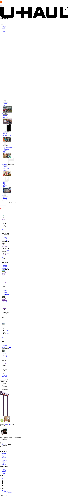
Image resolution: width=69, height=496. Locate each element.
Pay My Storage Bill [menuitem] (5, 150)
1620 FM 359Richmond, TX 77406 (4, 246)
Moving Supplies (5, 238)
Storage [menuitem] (3, 144)
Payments (3, 454)
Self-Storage (4, 383)
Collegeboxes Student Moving (5, 472)
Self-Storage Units (4, 464)
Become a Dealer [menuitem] (4, 27)
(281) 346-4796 (5, 356)
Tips (2, 455)
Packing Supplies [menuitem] (5, 166)
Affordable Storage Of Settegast (6, 347)
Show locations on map (3, 205)
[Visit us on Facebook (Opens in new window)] (2, 480)
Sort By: (1, 210)
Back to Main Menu (6, 145)
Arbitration (3, 489)
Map (3, 207)
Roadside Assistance (4, 453)
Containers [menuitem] (4, 131)
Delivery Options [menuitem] (5, 133)
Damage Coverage (4, 471)
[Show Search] (2, 24)
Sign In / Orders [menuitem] (3, 29)
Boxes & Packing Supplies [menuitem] (5, 164)
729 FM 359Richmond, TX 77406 (4, 300)
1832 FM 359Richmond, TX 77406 (4, 219)
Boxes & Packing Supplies (11, 164)
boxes (5, 424)
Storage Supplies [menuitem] (5, 152)
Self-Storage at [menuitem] (5, 146)
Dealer (2, 478)
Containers (9, 131)
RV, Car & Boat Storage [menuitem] (6, 148)
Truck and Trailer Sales (5, 291)
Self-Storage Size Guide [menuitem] (6, 149)
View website (4, 353)
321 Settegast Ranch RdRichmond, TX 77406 (4, 355)
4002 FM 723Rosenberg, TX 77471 (4, 326)
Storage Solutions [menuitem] (5, 169)
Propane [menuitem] (3, 195)
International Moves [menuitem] (5, 134)
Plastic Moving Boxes (5, 389)
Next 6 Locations (5, 376)
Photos (4, 244)
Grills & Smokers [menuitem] (5, 198)
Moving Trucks (5, 237)
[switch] (34, 207)
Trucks (4, 382)
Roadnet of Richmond (5, 268)
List (3, 206)
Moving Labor (3, 469)
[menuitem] (9, 147)
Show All (3, 229)
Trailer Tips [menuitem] (4, 104)
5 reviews (8, 330)
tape (6, 424)
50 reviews (8, 250)
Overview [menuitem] (4, 182)
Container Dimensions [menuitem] (5, 136)
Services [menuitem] (4, 184)
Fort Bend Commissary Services (6, 294)
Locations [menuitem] (3, 28)
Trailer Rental (3, 461)
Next (2, 376)
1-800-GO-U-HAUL (4, 444)
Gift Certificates (3, 473)
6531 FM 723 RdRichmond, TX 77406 (4, 274)
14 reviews (8, 223)
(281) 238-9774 (5, 247)
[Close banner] (0, 0)
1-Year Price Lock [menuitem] (4, 26)
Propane (5, 195)
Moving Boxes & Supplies (5, 470)
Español (3, 449)
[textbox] (8, 379)
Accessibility (3, 456)
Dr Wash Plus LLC (4, 240)
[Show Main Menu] (1, 6)
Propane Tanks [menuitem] (5, 199)
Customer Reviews (4, 457)
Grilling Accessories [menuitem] (5, 197)
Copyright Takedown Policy (5, 491)
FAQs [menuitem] (4, 105)
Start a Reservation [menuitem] (5, 103)
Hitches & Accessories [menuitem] (5, 117)
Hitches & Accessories (4, 468)
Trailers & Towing (5, 375)
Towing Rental (3, 462)
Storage (5, 144)
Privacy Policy (3, 490)
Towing (3, 113)
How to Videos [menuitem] (5, 115)
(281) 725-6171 (5, 275)
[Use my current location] (4, 379)
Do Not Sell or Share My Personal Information (7, 492)
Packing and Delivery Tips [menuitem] (7, 135)
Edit (0, 204)
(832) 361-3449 (5, 301)
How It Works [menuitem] (4, 183)
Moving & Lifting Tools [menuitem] (6, 168)
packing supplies (10, 424)
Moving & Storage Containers (6, 463)
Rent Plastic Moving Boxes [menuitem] (6, 170)
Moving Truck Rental (4, 460)
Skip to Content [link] (2, 5)
